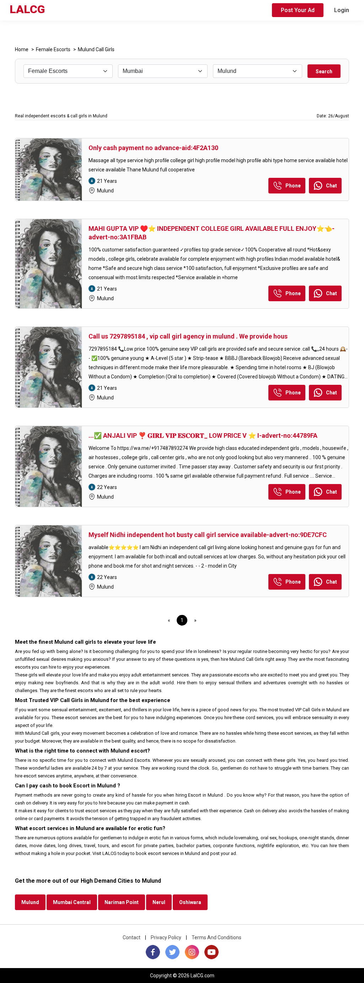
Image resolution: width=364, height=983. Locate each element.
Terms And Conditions (216, 937)
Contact (131, 937)
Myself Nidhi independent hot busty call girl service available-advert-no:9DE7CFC (208, 534)
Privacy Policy (166, 937)
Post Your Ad (298, 10)
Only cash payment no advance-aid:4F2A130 (153, 148)
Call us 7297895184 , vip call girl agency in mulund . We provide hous (188, 336)
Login (341, 10)
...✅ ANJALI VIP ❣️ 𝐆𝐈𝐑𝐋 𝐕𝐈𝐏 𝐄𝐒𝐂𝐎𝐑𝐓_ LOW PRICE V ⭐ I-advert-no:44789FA (203, 435)
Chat (331, 185)
